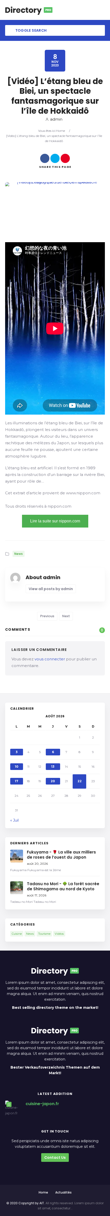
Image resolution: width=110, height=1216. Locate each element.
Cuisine (17, 934)
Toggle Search (30, 30)
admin (56, 119)
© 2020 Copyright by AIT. (25, 1203)
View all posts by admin (51, 588)
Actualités (63, 1192)
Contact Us (55, 1157)
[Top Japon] (28, 10)
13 (52, 766)
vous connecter (50, 659)
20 (53, 781)
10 (16, 766)
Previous (47, 616)
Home (60, 131)
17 (16, 781)
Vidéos (59, 934)
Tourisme (44, 934)
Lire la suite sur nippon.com (55, 521)
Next (66, 616)
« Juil (14, 820)
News (18, 554)
